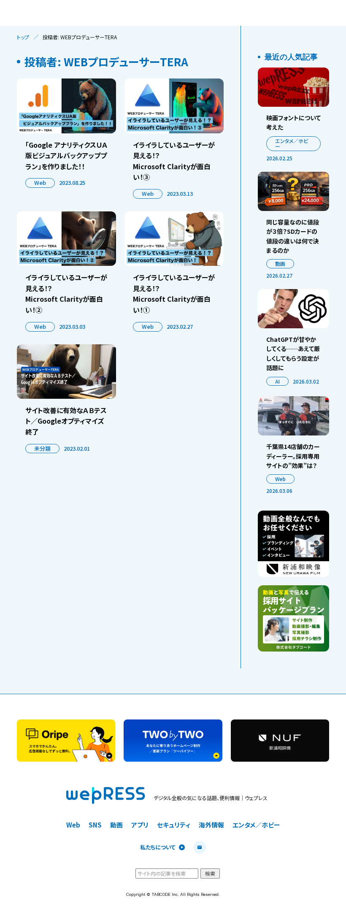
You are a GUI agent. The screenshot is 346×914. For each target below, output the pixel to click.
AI (277, 381)
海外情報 (211, 824)
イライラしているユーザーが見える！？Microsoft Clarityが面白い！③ (174, 161)
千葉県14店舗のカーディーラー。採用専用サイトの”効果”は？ (293, 456)
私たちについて (158, 847)
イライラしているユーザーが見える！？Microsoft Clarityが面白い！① (174, 293)
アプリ (140, 824)
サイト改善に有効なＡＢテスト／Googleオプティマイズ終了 (66, 421)
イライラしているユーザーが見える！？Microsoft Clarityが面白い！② (66, 293)
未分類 (42, 448)
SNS (95, 824)
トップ (23, 37)
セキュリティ (173, 824)
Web (40, 182)
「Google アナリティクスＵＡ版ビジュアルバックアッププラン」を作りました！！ (66, 155)
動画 (280, 263)
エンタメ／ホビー (291, 143)
